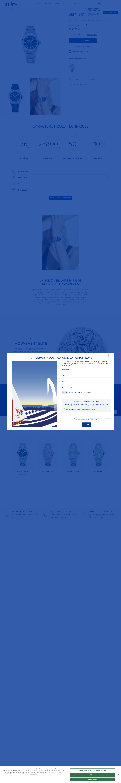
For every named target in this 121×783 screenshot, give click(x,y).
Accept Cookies (92, 779)
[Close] (118, 774)
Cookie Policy (33, 774)
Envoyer (87, 425)
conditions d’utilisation (84, 392)
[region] (60, 774)
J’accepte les (79, 392)
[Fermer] (110, 355)
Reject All (92, 775)
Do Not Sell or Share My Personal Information (92, 770)
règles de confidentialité (94, 418)
